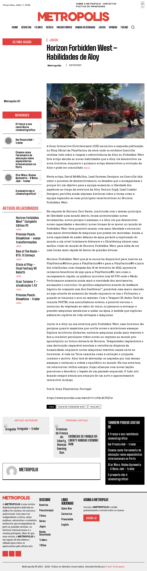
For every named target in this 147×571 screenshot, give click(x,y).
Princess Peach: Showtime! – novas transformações (28, 238)
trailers (94, 407)
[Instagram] (12, 553)
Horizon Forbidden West (72, 407)
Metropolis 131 (12, 101)
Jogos (18, 229)
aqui (87, 167)
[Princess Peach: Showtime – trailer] (8, 299)
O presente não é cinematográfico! (26, 192)
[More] (83, 73)
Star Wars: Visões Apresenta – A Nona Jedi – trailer (27, 178)
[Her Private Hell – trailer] (8, 141)
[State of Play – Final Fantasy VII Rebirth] (8, 268)
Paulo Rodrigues (115, 566)
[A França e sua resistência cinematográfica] (8, 126)
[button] (132, 27)
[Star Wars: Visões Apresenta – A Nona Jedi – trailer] (8, 177)
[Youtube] (18, 553)
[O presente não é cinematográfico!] (8, 192)
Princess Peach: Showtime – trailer (28, 297)
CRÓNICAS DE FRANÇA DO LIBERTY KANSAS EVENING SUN (83, 440)
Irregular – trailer (28, 429)
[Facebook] (50, 73)
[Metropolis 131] (22, 73)
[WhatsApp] (75, 73)
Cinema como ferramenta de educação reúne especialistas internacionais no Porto (26, 160)
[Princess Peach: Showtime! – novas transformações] (8, 238)
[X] (58, 73)
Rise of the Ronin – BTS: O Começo (28, 253)
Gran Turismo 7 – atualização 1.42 (27, 283)
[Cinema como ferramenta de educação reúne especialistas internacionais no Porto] (8, 155)
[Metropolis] (11, 471)
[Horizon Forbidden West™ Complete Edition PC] (8, 222)
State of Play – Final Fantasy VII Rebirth (26, 268)
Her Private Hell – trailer (25, 141)
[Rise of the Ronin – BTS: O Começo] (8, 255)
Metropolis (54, 65)
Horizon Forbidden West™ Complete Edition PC (27, 221)
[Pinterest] (66, 73)
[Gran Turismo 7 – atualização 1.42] (8, 285)
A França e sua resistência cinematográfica (25, 126)
